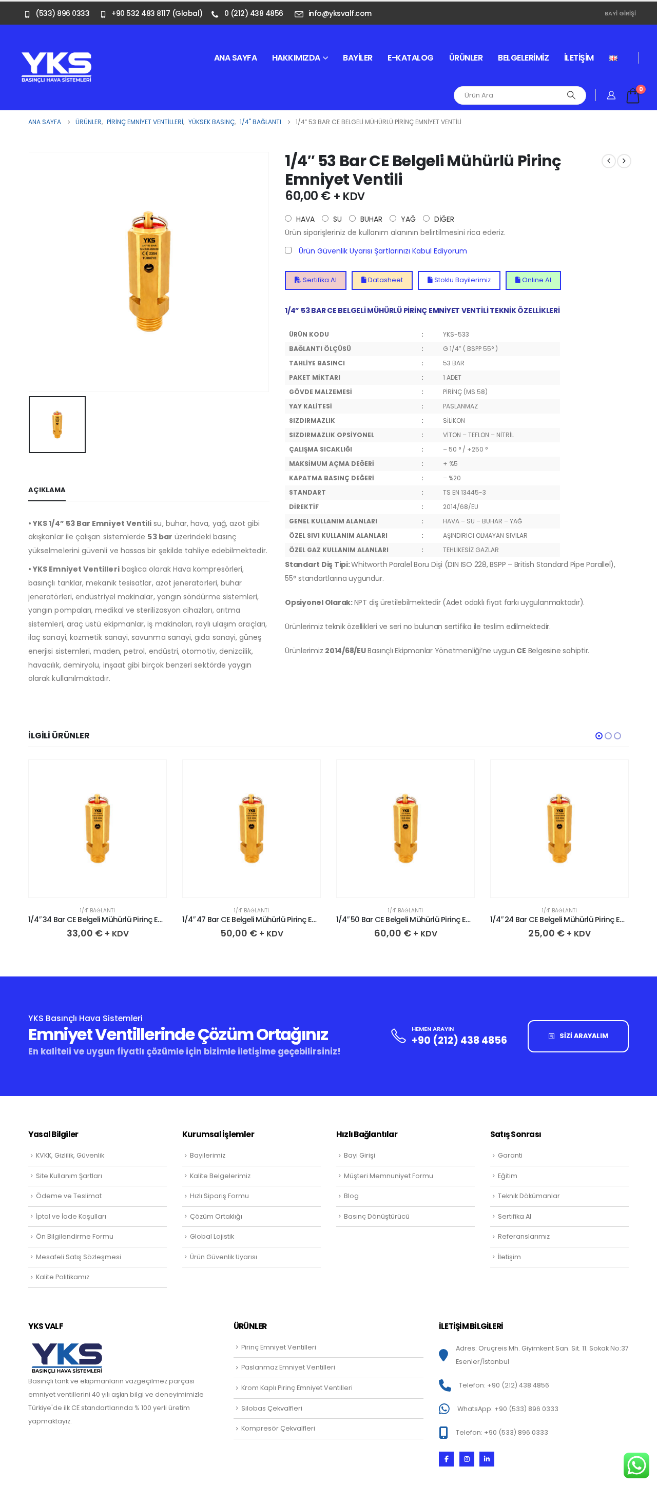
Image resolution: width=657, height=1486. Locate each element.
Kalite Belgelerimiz (220, 1175)
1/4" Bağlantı (97, 910)
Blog (351, 1195)
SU (336, 219)
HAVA (304, 219)
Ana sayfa (235, 58)
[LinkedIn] (486, 1459)
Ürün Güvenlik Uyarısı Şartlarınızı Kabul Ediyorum (383, 251)
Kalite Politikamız (62, 1277)
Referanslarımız (524, 1236)
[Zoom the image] (56, 57)
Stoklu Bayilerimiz (462, 280)
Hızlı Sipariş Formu (219, 1195)
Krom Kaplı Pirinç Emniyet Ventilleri (297, 1387)
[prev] (609, 161)
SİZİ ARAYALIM (583, 1035)
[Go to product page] (97, 828)
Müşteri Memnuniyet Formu (388, 1175)
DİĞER (443, 219)
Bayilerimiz (207, 1155)
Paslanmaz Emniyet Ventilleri (288, 1367)
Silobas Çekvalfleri (271, 1408)
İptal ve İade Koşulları (71, 1216)
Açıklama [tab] (47, 490)
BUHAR (370, 219)
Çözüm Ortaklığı (216, 1216)
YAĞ (407, 219)
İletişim (579, 58)
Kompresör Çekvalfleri (278, 1428)
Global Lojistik (212, 1236)
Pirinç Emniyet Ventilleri (278, 1347)
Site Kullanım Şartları (69, 1175)
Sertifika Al (319, 280)
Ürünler (466, 58)
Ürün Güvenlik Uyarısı (223, 1257)
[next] (624, 161)
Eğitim (507, 1175)
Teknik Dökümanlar (529, 1195)
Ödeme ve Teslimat (69, 1195)
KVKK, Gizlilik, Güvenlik (70, 1155)
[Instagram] (466, 1459)
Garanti (510, 1155)
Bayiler (358, 58)
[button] (599, 736)
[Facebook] (446, 1459)
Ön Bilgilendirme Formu (74, 1236)
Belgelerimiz (523, 58)
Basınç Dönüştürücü (377, 1216)
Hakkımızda (296, 58)
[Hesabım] (611, 95)
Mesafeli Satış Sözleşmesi (78, 1257)
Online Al (535, 280)
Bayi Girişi (620, 13)
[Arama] (571, 95)
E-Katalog (411, 58)
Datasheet (384, 280)
